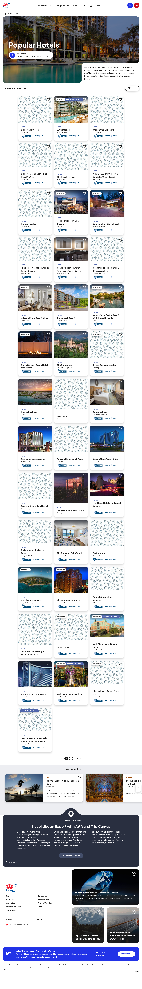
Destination (21, 54)
